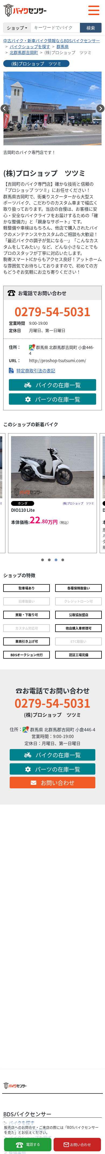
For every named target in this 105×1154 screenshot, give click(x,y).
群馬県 (63, 46)
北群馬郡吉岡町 (24, 52)
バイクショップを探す (30, 46)
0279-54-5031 (52, 311)
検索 (90, 27)
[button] (5, 108)
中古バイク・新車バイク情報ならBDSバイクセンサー (51, 40)
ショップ (15, 27)
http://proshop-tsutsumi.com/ (57, 360)
